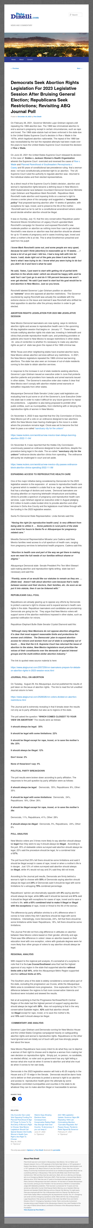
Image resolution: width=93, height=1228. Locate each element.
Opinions (30, 1150)
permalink (56, 1150)
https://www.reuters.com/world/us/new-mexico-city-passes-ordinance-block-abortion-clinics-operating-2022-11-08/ (44, 466)
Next (79, 68)
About (21, 59)
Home (13, 59)
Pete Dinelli (37, 116)
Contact (30, 59)
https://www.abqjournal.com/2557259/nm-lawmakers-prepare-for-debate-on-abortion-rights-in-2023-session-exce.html (46, 669)
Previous (15, 68)
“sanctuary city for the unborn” (49, 428)
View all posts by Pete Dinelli (34, 1210)
